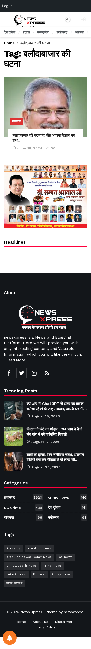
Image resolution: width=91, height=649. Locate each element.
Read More (15, 360)
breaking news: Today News (29, 557)
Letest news (16, 574)
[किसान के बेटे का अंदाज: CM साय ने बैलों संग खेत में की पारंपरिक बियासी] (13, 436)
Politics (39, 574)
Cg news (66, 557)
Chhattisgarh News (21, 565)
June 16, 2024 (29, 148)
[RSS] (47, 373)
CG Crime (23, 508)
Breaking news (39, 548)
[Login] (83, 19)
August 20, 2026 (46, 467)
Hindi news (53, 565)
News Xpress (31, 612)
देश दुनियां (67, 507)
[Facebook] (9, 373)
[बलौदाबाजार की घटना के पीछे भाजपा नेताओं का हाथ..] (45, 107)
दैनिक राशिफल (14, 583)
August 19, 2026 (45, 416)
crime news (67, 497)
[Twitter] (21, 373)
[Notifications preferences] (10, 638)
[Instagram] (34, 373)
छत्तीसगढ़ (16, 121)
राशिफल (23, 517)
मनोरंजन (67, 517)
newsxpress (74, 612)
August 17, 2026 (45, 442)
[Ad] (45, 196)
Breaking (13, 548)
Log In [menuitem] (7, 6)
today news (61, 574)
